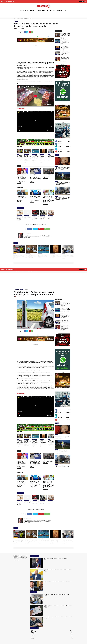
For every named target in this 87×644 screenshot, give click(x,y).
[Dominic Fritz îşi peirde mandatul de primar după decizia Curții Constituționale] (36, 563)
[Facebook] (25, 32)
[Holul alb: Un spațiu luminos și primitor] (27, 212)
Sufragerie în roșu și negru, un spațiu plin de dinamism (35, 217)
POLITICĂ (26, 10)
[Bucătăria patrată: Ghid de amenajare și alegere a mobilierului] (20, 212)
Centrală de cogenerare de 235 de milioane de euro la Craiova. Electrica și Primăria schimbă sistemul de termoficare (27, 158)
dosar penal (41, 224)
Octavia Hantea (21, 28)
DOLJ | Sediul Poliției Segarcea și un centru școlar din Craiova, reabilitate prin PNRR (62, 198)
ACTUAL (21, 10)
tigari (45, 224)
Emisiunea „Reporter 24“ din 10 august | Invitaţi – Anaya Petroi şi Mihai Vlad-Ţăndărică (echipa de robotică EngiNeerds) (48, 199)
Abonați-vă (68, 151)
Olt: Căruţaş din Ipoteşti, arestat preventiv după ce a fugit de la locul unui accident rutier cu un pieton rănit (20, 157)
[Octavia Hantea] (15, 28)
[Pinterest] (30, 32)
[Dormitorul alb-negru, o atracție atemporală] (43, 212)
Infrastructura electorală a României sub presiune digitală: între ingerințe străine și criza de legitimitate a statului (35, 178)
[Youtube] (18, 560)
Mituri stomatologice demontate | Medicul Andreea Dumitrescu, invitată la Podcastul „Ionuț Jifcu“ (35, 199)
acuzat (31, 224)
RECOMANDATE (34, 154)
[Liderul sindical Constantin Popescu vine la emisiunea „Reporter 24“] (22, 192)
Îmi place (69, 141)
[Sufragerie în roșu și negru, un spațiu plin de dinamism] (35, 212)
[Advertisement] (43, 15)
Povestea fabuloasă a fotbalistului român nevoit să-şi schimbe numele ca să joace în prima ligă (43, 158)
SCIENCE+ (65, 10)
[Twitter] (27, 32)
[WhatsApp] (32, 32)
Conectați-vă (68, 146)
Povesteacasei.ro (20, 207)
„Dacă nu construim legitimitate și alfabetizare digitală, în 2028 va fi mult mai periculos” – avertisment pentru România (22, 178)
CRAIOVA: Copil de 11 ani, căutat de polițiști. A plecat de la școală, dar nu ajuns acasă (62, 168)
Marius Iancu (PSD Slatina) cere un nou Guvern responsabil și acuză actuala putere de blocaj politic (58, 570)
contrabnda (34, 224)
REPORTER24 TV (59, 10)
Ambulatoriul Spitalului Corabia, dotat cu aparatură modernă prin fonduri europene (51, 157)
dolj (38, 224)
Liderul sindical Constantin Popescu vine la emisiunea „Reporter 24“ (21, 198)
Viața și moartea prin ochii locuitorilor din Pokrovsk (48, 176)
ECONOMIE (39, 10)
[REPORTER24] (43, 6)
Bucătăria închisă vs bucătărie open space (51, 217)
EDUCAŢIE (43, 10)
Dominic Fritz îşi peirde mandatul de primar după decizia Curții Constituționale (55, 558)
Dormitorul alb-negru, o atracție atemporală (42, 217)
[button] (69, 10)
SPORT (51, 10)
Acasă (14, 18)
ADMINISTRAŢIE (32, 10)
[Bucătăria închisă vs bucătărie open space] (51, 212)
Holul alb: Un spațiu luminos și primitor (27, 217)
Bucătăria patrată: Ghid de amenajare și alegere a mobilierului (20, 218)
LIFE (47, 10)
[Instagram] (15, 560)
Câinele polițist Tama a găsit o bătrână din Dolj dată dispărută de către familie (62, 183)
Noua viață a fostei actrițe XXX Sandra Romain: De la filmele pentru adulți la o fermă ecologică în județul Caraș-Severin (65, 59)
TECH (54, 10)
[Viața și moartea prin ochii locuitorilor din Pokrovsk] (48, 171)
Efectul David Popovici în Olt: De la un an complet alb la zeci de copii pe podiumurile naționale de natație (35, 158)
